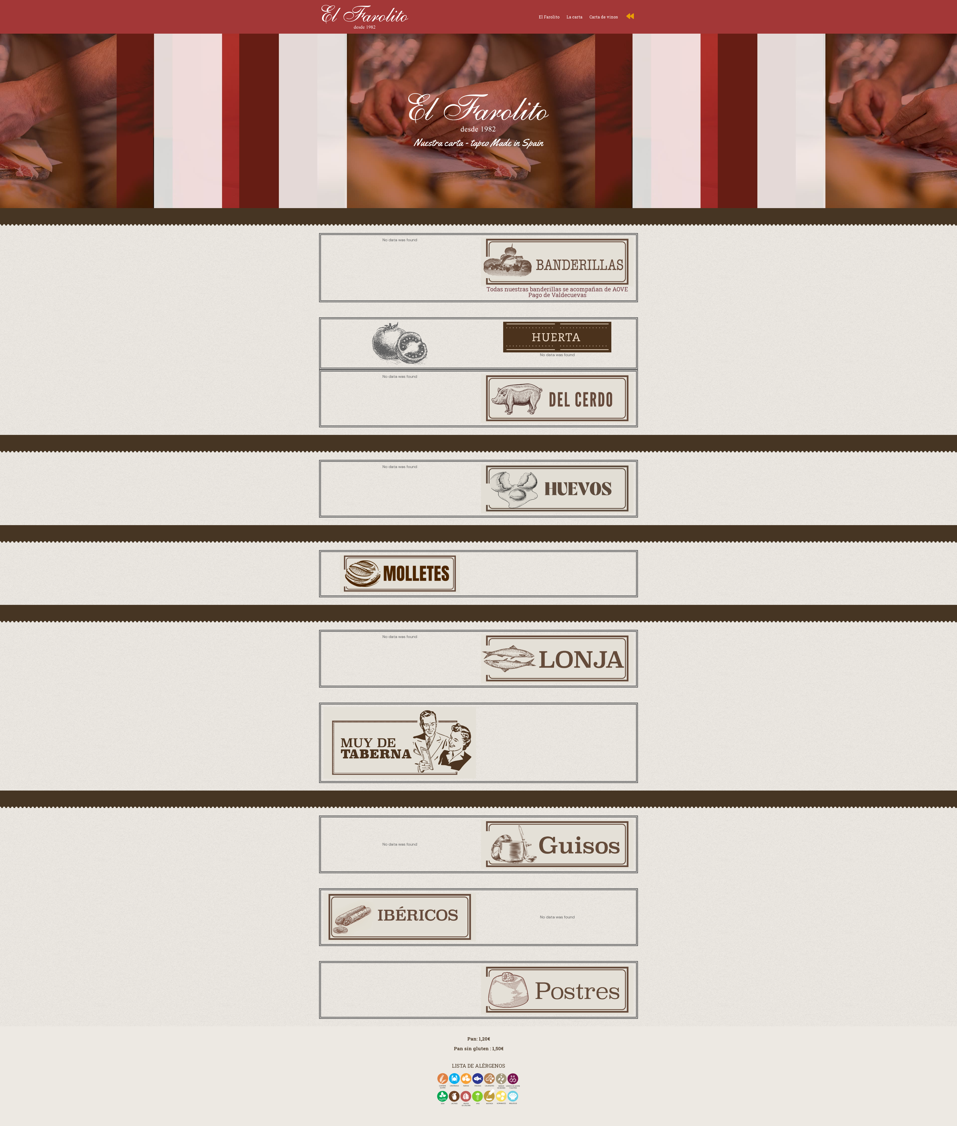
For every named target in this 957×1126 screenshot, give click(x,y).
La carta (574, 16)
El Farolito (549, 16)
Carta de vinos (603, 16)
